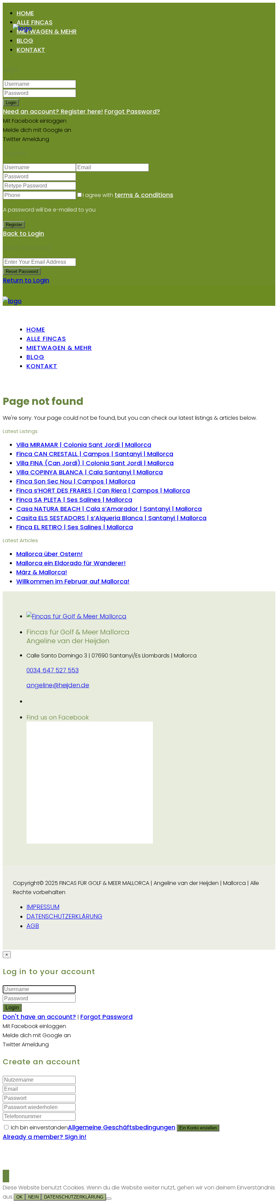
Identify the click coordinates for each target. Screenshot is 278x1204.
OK (19, 1197)
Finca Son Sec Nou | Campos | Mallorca (75, 481)
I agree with (128, 195)
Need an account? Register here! (53, 111)
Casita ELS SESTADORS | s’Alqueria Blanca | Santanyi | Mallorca (111, 518)
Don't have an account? (39, 1016)
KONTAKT (31, 49)
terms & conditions (144, 195)
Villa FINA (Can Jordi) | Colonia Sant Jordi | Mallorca (95, 463)
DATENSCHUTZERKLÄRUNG (64, 916)
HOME (25, 13)
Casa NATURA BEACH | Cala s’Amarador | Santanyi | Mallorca (109, 509)
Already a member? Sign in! (44, 1136)
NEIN (33, 1197)
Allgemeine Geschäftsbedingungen (121, 1127)
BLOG (25, 40)
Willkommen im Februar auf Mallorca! (73, 581)
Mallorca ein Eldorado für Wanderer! (71, 563)
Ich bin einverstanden (93, 1127)
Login (11, 102)
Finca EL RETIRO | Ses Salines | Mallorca (74, 527)
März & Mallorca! (41, 572)
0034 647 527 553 (52, 670)
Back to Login (23, 233)
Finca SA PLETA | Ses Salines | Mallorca (74, 499)
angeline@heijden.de (57, 685)
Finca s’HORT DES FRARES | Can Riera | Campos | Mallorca (103, 490)
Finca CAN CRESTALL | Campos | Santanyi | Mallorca (94, 454)
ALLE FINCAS (35, 22)
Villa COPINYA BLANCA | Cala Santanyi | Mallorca (89, 472)
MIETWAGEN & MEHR (47, 31)
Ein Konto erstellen (198, 1127)
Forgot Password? (132, 111)
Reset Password (22, 271)
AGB (32, 926)
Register (14, 224)
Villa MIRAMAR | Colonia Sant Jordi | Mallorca (83, 444)
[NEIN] (109, 1199)
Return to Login (26, 280)
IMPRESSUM (42, 907)
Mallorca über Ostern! (49, 554)
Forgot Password (106, 1016)
